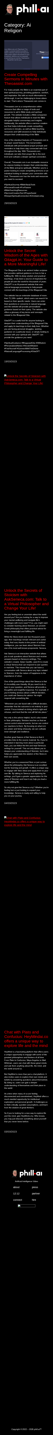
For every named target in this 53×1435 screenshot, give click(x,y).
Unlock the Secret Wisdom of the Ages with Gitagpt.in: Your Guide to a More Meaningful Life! (26, 257)
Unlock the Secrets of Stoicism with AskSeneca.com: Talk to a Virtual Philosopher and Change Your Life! (26, 599)
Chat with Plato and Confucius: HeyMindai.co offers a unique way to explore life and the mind (26, 1039)
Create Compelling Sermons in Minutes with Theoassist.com (25, 79)
